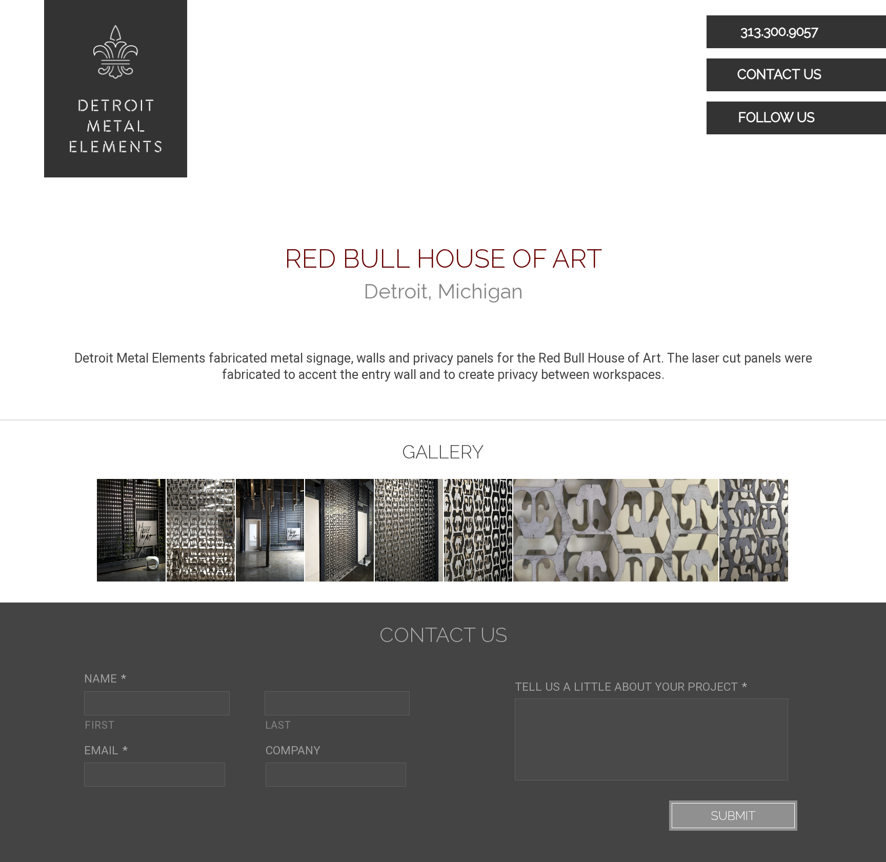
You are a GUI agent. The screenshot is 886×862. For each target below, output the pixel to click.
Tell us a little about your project (631, 687)
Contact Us (777, 74)
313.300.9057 (777, 31)
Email (106, 750)
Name (105, 679)
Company (293, 750)
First (99, 724)
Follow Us (775, 117)
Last (278, 724)
